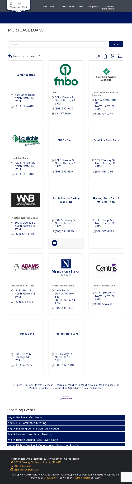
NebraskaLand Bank (63, 285)
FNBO (55, 92)
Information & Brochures (68, 388)
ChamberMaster (81, 477)
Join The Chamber (93, 388)
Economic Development (108, 7)
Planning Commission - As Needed (37, 428)
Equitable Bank (19, 158)
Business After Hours (29, 417)
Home (44, 6)
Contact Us (47, 388)
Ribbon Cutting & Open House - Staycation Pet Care (48, 445)
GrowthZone (51, 477)
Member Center (67, 6)
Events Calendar (44, 385)
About (52, 6)
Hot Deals (60, 385)
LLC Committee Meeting (31, 423)
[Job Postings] (54, 244)
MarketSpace (106, 385)
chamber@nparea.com (27, 469)
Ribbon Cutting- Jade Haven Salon (37, 439)
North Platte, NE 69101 (38, 462)
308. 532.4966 (22, 465)
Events (80, 6)
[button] (10, 56)
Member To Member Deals (82, 385)
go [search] (117, 44)
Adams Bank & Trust (22, 285)
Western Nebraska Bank (24, 218)
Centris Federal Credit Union (104, 286)
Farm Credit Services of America (105, 93)
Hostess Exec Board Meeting (34, 434)
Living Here (92, 6)
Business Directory (23, 385)
